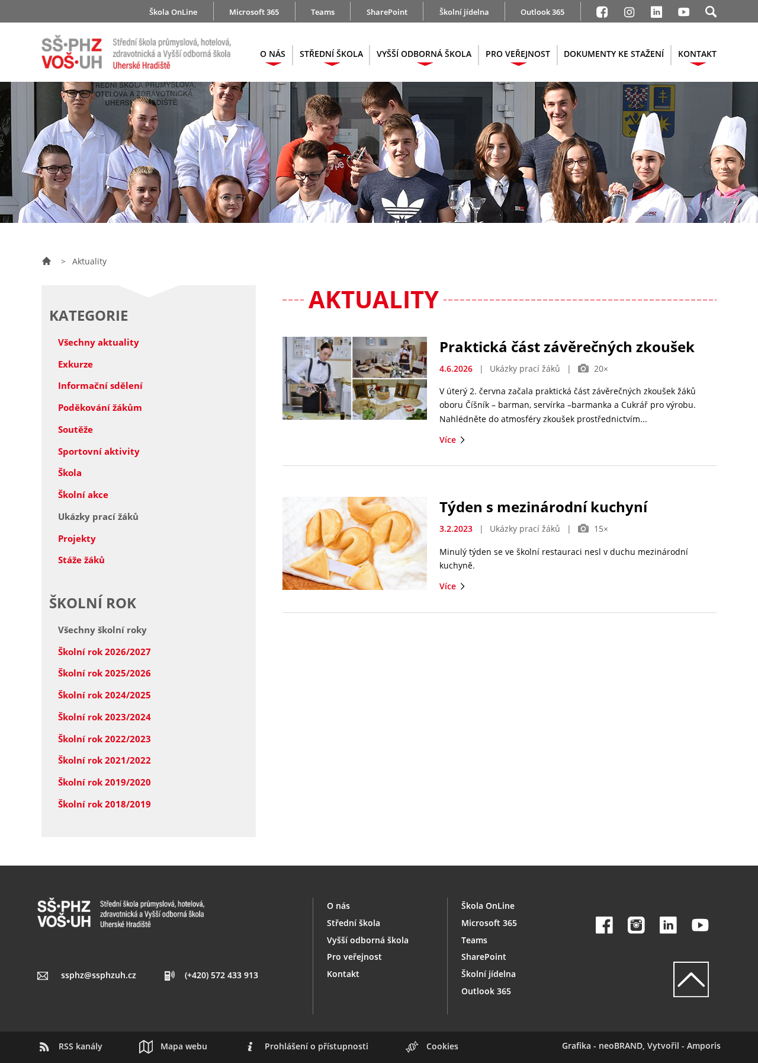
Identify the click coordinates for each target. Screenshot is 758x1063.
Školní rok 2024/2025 (104, 695)
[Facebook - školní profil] (602, 10)
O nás (338, 905)
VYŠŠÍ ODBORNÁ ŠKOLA (424, 53)
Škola (70, 472)
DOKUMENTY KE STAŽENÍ (614, 53)
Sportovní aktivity (99, 451)
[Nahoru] (652, 979)
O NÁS (272, 53)
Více (448, 439)
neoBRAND (621, 1045)
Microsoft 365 (254, 12)
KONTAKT (697, 53)
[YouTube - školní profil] (700, 925)
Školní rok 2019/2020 (104, 782)
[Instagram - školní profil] (629, 10)
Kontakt (343, 973)
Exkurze (75, 364)
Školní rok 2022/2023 (104, 739)
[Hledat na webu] (711, 10)
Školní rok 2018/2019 (104, 804)
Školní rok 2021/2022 (104, 760)
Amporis (704, 1045)
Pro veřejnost (354, 956)
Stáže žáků (81, 560)
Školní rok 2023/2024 (104, 717)
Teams (323, 12)
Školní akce (83, 494)
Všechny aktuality (98, 342)
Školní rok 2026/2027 (104, 651)
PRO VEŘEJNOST (518, 53)
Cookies (442, 1046)
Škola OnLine (173, 12)
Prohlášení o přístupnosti (316, 1046)
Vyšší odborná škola (368, 940)
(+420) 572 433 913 (221, 975)
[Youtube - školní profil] (683, 10)
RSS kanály (80, 1046)
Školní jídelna (464, 12)
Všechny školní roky (102, 630)
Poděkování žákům (100, 407)
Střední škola (353, 922)
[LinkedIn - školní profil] (656, 10)
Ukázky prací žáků (98, 516)
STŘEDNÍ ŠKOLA (331, 53)
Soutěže (75, 429)
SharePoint (387, 12)
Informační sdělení (100, 385)
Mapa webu (183, 1046)
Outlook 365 (542, 12)
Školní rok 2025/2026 (104, 673)
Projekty (77, 538)
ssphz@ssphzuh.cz (98, 975)
